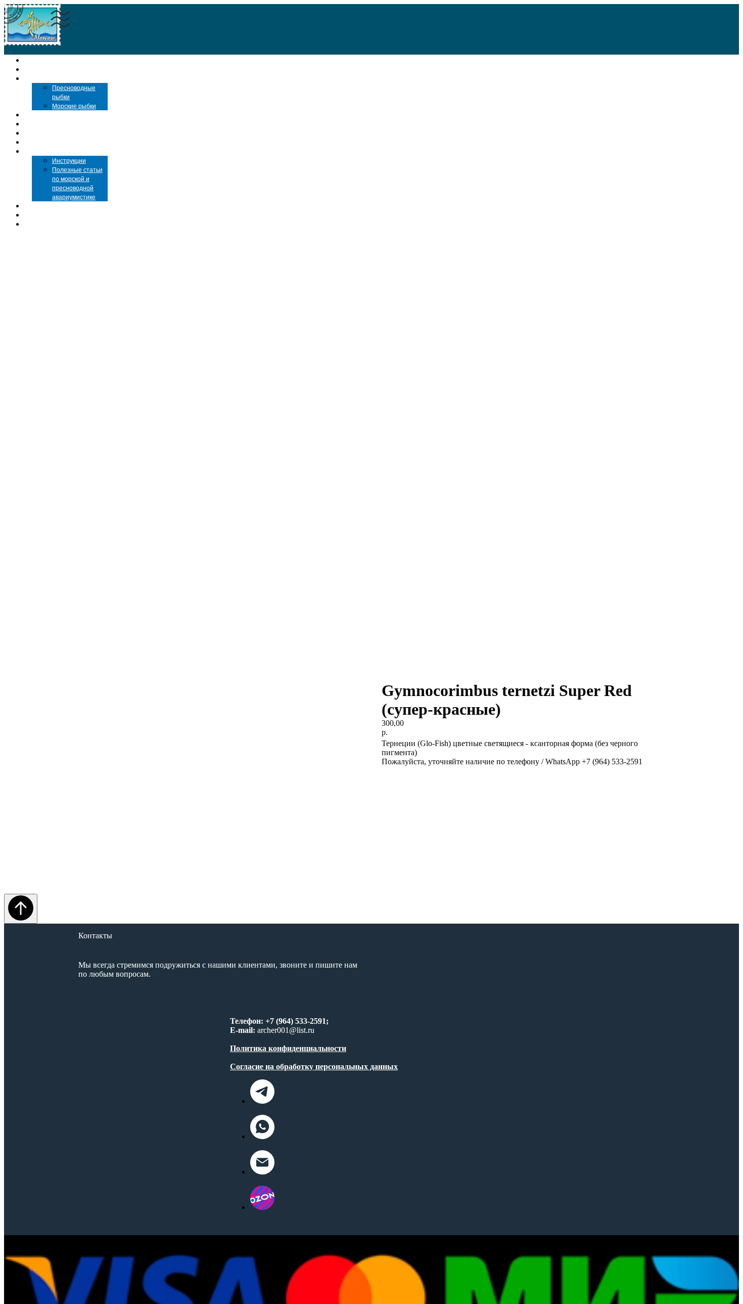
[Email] (262, 1171)
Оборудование (66, 132)
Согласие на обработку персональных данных (314, 1066)
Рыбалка (53, 142)
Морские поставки (77, 69)
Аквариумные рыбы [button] (80, 78)
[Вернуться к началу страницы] (20, 909)
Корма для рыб (67, 123)
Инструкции (69, 160)
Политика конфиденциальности (288, 1048)
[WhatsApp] (262, 1136)
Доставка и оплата (77, 214)
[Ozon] (262, 1207)
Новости (52, 205)
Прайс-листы (63, 114)
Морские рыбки (74, 106)
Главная (44, 60)
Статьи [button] (49, 151)
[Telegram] (262, 1101)
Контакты (56, 224)
